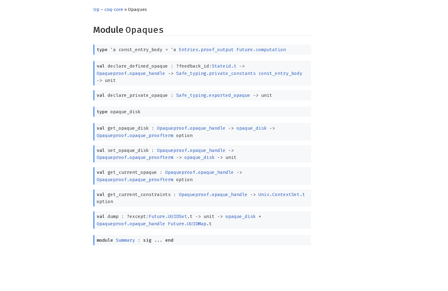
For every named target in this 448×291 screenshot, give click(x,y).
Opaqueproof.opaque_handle (131, 73)
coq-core (114, 9)
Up (96, 9)
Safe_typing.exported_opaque (213, 95)
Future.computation (261, 49)
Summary (125, 240)
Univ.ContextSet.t (281, 194)
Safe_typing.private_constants (216, 73)
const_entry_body (280, 73)
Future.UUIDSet (168, 216)
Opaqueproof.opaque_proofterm (135, 135)
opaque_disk (251, 128)
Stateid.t (224, 66)
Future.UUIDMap (187, 223)
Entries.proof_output (206, 49)
